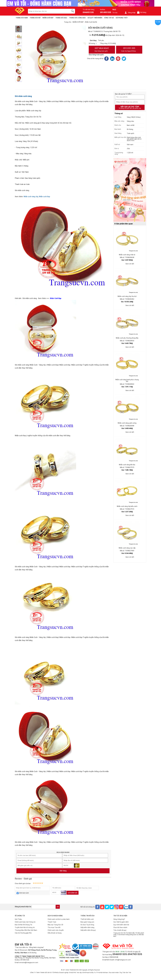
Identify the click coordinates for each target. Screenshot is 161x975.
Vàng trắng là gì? (119, 919)
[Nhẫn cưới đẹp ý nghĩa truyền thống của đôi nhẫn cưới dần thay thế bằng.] (18, 36)
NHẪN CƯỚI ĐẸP (47, 18)
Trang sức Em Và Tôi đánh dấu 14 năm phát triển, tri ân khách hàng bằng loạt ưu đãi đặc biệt (128, 934)
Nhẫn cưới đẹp (44, 197)
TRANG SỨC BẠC (61, 18)
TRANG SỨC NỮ (35, 18)
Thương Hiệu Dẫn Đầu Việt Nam (26, 930)
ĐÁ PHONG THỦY (122, 18)
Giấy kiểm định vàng (87, 927)
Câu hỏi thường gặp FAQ (23, 933)
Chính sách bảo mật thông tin (25, 922)
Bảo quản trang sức (87, 922)
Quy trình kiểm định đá (121, 925)
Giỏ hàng (142, 12)
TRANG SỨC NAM (22, 18)
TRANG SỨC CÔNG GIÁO (77, 18)
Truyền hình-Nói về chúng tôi (25, 927)
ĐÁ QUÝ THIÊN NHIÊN (95, 18)
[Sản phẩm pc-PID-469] (129, 190)
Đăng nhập (131, 12)
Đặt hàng (63, 871)
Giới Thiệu (18, 919)
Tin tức (115, 12)
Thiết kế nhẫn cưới (87, 919)
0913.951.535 (128, 49)
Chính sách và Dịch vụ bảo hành (59, 919)
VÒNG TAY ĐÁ (109, 18)
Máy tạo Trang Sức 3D (55, 925)
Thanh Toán (52, 922)
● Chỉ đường (32, 953)
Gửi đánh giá (72, 893)
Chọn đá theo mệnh (120, 927)
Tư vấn (158, 22)
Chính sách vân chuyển (56, 930)
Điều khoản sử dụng (54, 933)
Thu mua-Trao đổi (54, 927)
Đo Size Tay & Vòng (87, 925)
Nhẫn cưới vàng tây (31, 197)
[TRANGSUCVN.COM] (20, 13)
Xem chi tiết (130, 264)
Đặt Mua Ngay (102, 49)
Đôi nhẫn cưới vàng (23, 96)
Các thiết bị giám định (121, 922)
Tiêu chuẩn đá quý (119, 930)
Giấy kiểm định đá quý (88, 930)
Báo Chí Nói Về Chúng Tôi (23, 925)
